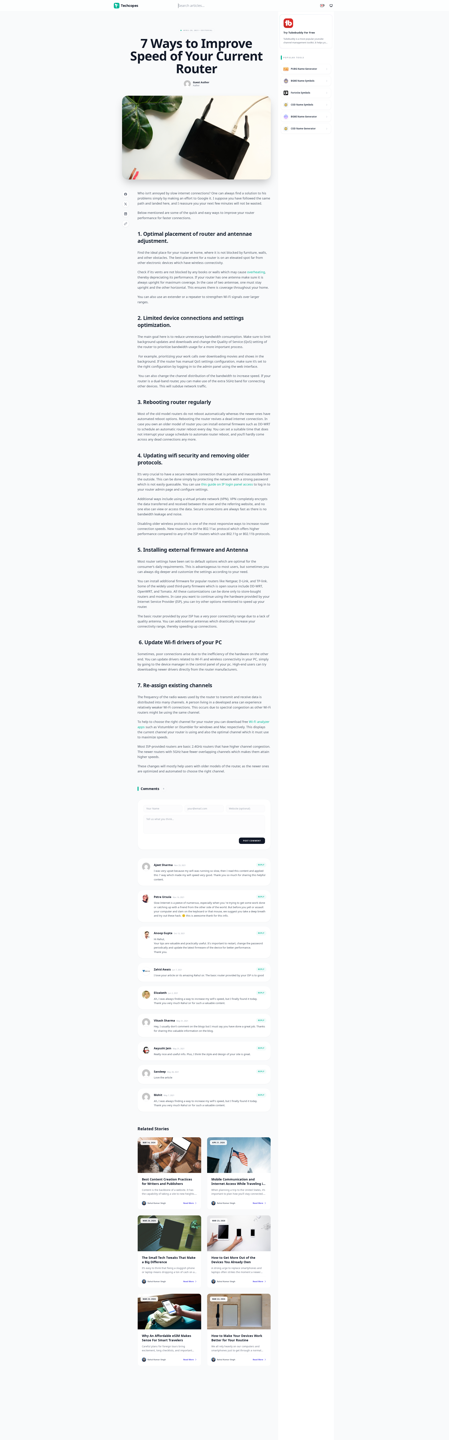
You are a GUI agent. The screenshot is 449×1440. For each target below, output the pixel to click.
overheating (256, 272)
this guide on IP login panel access (227, 484)
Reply (261, 865)
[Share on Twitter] (125, 204)
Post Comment (252, 840)
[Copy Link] (125, 223)
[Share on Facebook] (125, 194)
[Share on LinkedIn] (125, 213)
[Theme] (331, 5)
